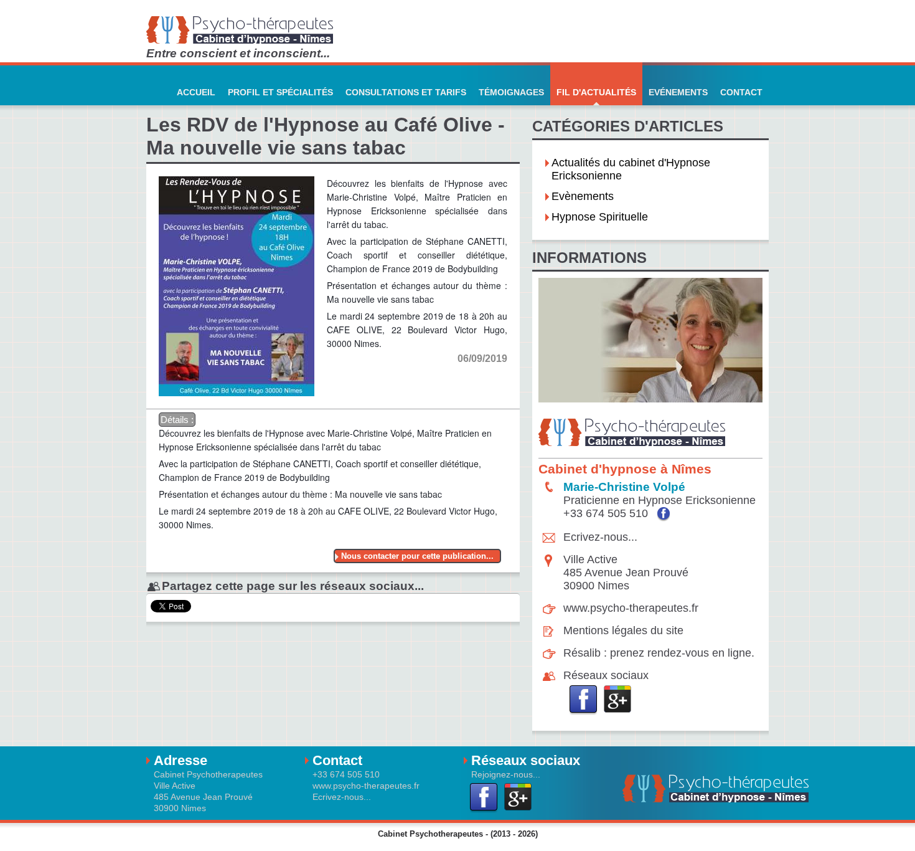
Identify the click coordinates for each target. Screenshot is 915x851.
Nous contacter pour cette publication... (417, 556)
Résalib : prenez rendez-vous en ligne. (658, 653)
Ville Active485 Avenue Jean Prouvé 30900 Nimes (625, 572)
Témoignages (511, 92)
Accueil (196, 92)
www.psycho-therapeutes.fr (630, 608)
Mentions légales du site (623, 630)
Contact (741, 92)
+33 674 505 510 (607, 513)
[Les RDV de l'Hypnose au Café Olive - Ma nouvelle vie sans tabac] (236, 169)
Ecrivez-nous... (600, 537)
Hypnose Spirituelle (599, 217)
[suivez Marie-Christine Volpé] (663, 514)
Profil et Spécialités (280, 92)
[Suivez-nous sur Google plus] (618, 700)
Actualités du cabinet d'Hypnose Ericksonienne (630, 169)
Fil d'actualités (596, 92)
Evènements (582, 196)
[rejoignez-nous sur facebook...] (584, 700)
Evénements (678, 92)
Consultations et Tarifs (405, 92)
